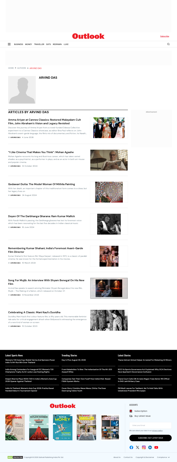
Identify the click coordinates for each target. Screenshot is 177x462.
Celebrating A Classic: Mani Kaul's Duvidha (34, 312)
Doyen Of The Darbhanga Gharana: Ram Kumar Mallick (41, 216)
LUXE (66, 44)
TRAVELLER (39, 44)
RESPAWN (57, 44)
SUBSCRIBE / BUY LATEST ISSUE (150, 438)
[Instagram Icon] (144, 447)
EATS (48, 44)
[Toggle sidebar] (9, 44)
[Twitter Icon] (138, 447)
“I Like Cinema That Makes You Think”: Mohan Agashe (41, 152)
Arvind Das (15, 137)
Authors (21, 68)
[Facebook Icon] (131, 447)
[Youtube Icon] (156, 447)
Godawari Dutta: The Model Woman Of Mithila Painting (41, 184)
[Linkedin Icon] (150, 447)
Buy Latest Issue (142, 415)
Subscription (140, 411)
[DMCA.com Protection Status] (15, 457)
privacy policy (157, 431)
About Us (117, 457)
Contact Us (128, 457)
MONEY (28, 44)
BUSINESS (18, 44)
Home (11, 68)
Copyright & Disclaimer (145, 457)
